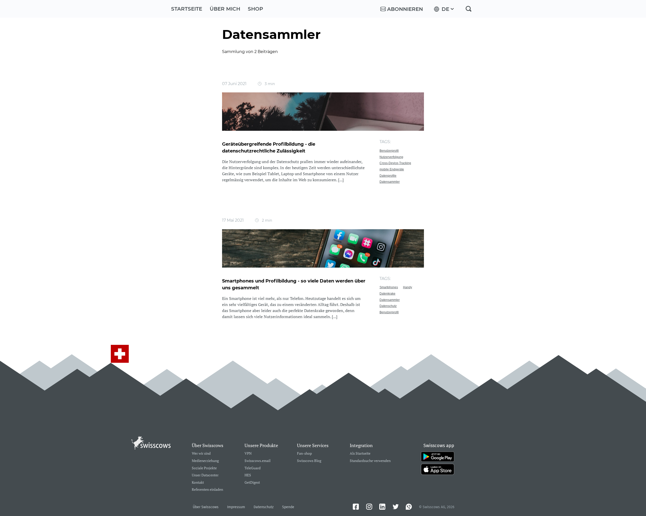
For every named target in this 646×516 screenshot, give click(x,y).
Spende (288, 507)
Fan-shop (304, 453)
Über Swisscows (206, 507)
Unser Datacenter (205, 475)
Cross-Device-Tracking (395, 163)
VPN (248, 453)
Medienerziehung (205, 461)
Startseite (186, 9)
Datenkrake (387, 293)
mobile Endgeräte (392, 169)
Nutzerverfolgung (391, 157)
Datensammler (390, 182)
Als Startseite (360, 453)
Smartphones (389, 287)
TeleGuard (253, 468)
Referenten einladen (207, 489)
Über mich (225, 9)
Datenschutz (388, 306)
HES (248, 475)
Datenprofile (388, 175)
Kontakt (198, 482)
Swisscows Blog (309, 461)
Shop (255, 9)
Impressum (236, 507)
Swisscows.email (258, 461)
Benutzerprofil (389, 150)
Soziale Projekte (204, 468)
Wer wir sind (201, 453)
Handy (407, 287)
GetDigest (252, 482)
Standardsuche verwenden (370, 461)
